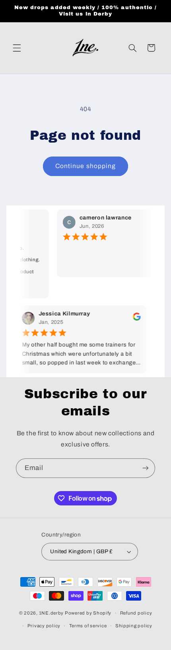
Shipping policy (133, 625)
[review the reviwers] (133, 319)
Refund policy (136, 613)
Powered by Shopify (88, 613)
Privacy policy (43, 625)
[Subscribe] (145, 468)
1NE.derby (51, 613)
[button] (17, 48)
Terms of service (88, 625)
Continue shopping (85, 165)
